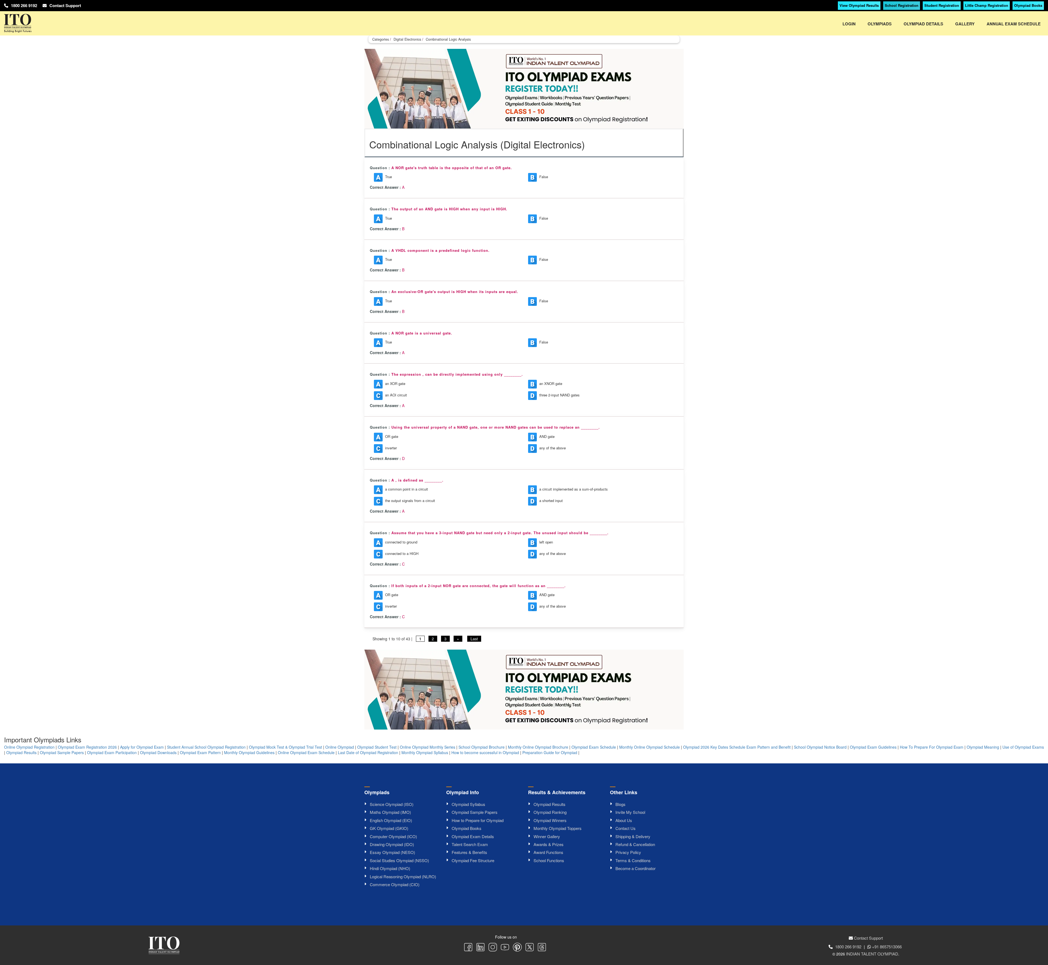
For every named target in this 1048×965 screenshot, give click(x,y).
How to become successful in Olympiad (485, 752)
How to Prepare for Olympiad (478, 820)
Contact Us (625, 828)
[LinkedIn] (480, 947)
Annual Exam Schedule (1014, 24)
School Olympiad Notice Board (820, 747)
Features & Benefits (469, 852)
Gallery (965, 24)
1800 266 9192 (24, 5)
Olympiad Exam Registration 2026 (87, 747)
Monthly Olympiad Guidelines (249, 752)
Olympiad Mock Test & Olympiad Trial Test (285, 747)
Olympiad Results (21, 752)
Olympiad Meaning (983, 747)
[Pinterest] (517, 947)
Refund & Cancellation (635, 844)
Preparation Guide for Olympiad (549, 752)
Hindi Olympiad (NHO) (390, 868)
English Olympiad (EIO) (391, 820)
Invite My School (630, 812)
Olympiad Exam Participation (112, 752)
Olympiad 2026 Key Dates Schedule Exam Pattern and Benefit (737, 747)
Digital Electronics (407, 39)
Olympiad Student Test (377, 747)
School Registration (901, 5)
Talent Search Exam (470, 844)
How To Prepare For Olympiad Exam (931, 747)
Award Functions (548, 852)
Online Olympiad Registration (29, 747)
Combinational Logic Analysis (448, 39)
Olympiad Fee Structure (473, 860)
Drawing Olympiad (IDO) (392, 844)
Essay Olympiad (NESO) (392, 852)
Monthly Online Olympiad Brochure (538, 747)
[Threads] (542, 947)
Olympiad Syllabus (468, 804)
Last (474, 638)
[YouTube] (505, 947)
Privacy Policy (628, 852)
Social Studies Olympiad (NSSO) (399, 860)
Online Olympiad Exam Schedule (306, 752)
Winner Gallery (547, 836)
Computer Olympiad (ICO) (393, 836)
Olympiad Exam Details (473, 836)
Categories (380, 39)
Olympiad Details (923, 24)
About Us (623, 820)
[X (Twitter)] (529, 947)
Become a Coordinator (635, 868)
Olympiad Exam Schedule (593, 747)
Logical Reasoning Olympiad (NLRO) (403, 876)
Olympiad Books (1028, 5)
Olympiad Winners (550, 820)
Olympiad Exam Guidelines (873, 747)
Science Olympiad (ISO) (391, 804)
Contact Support (65, 5)
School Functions (549, 860)
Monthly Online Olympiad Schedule (649, 747)
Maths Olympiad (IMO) (390, 812)
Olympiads (880, 24)
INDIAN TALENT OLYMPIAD (872, 954)
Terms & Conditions (633, 860)
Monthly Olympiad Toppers (558, 828)
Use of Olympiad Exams (1023, 747)
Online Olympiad (339, 747)
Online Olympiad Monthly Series (427, 747)
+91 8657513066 (887, 946)
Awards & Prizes (549, 844)
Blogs (620, 804)
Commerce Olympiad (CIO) (394, 884)
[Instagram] (493, 947)
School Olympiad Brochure (481, 747)
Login (849, 24)
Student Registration (941, 5)
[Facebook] (468, 947)
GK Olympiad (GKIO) (389, 828)
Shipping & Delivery (632, 836)
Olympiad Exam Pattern (200, 752)
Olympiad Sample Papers (62, 752)
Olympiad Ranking (550, 812)
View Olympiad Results (859, 5)
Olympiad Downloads (158, 752)
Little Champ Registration (986, 5)
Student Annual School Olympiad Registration (206, 747)
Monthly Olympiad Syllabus (424, 752)
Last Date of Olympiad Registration (368, 752)
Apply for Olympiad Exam (142, 747)
